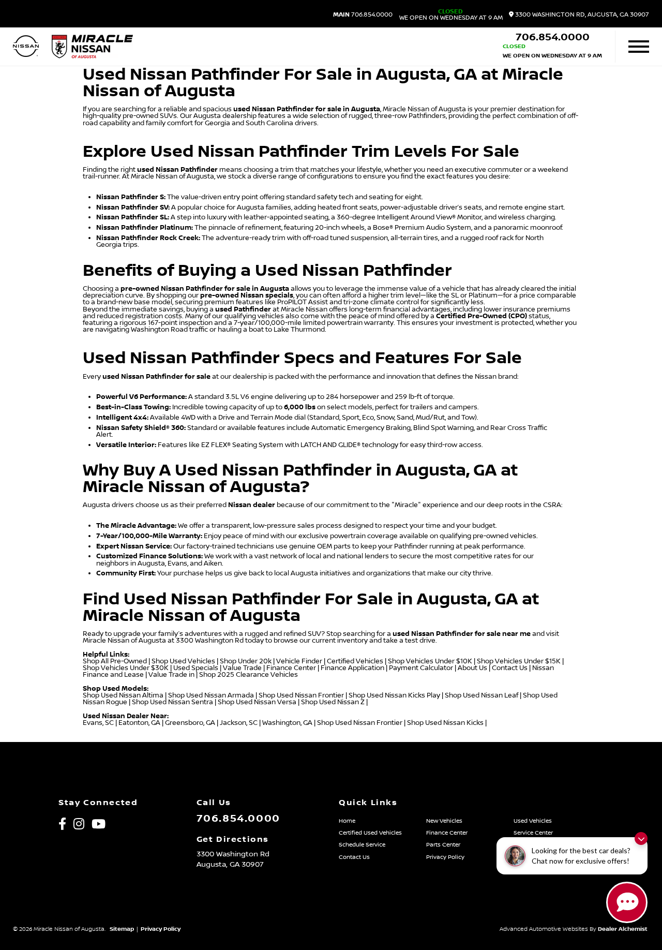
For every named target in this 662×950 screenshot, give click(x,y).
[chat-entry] (627, 902)
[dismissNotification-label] (641, 838)
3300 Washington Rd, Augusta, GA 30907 (581, 14)
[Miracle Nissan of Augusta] (92, 47)
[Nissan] (26, 46)
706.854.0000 (363, 15)
